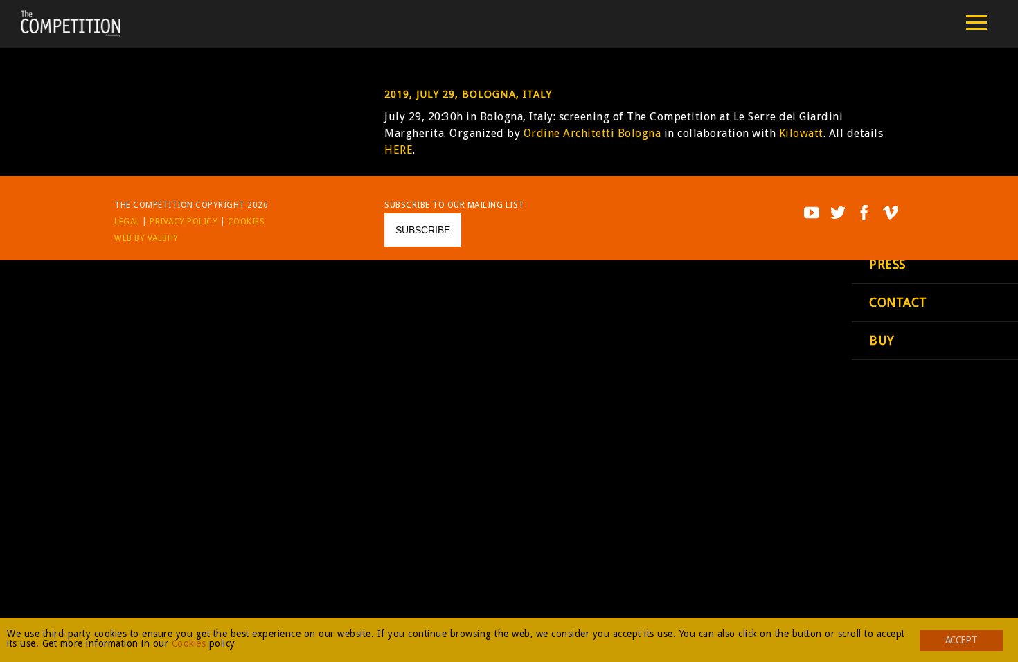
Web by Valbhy (146, 238)
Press (887, 264)
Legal (127, 221)
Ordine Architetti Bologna (594, 133)
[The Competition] (70, 32)
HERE (398, 149)
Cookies (246, 221)
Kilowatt (801, 133)
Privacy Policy (183, 221)
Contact (898, 302)
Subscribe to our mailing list (454, 205)
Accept (961, 639)
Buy (882, 340)
